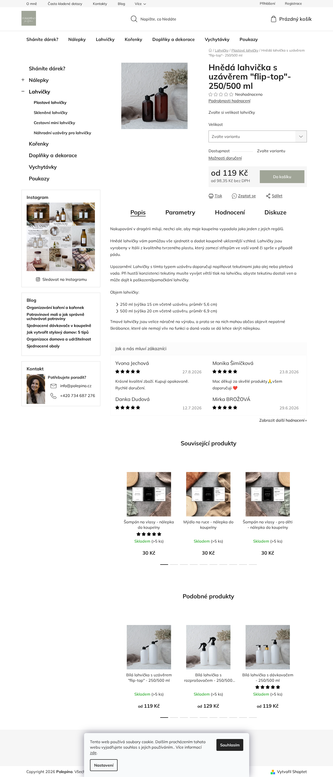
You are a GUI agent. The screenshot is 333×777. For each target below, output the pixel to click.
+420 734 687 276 (77, 395)
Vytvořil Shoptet (292, 771)
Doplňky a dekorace (53, 155)
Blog (121, 3)
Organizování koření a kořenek (55, 307)
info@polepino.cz (75, 385)
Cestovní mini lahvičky (54, 122)
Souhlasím (230, 744)
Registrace (293, 3)
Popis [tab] (138, 212)
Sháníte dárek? (47, 68)
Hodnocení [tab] (230, 212)
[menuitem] (42, 39)
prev (114, 517)
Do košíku (282, 176)
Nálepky (39, 80)
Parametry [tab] (180, 212)
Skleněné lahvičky (51, 112)
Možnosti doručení (225, 157)
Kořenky (39, 143)
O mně (31, 3)
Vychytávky (43, 167)
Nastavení (103, 765)
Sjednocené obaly (43, 346)
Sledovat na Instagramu (64, 279)
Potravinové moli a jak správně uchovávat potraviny (55, 316)
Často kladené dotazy (65, 3)
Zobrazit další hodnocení (281, 420)
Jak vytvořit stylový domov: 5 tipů (58, 332)
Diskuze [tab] (275, 212)
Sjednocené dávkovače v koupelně (59, 325)
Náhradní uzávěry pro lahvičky (62, 132)
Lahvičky (39, 91)
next (303, 517)
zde (93, 752)
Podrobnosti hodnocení (229, 100)
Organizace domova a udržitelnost (59, 339)
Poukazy (39, 178)
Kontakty (100, 3)
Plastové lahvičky (50, 102)
